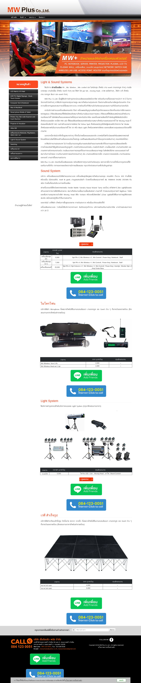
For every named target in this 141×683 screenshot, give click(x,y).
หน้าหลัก (14, 17)
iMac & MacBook (16, 107)
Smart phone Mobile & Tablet (20, 112)
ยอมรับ (121, 680)
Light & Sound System (18, 140)
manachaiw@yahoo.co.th (48, 649)
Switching (13, 144)
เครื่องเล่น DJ (14, 149)
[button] (18, 49)
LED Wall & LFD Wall (17, 91)
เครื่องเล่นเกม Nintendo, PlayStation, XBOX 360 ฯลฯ (22, 134)
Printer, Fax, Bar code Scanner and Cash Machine (22, 118)
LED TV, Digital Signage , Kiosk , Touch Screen (21, 97)
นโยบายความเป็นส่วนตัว (106, 647)
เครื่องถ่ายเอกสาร (16, 153)
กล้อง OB (13, 128)
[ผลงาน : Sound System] (86, 244)
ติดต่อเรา (42, 17)
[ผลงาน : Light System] (86, 479)
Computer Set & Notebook (19, 103)
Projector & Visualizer (17, 123)
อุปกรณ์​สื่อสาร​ (15, 158)
